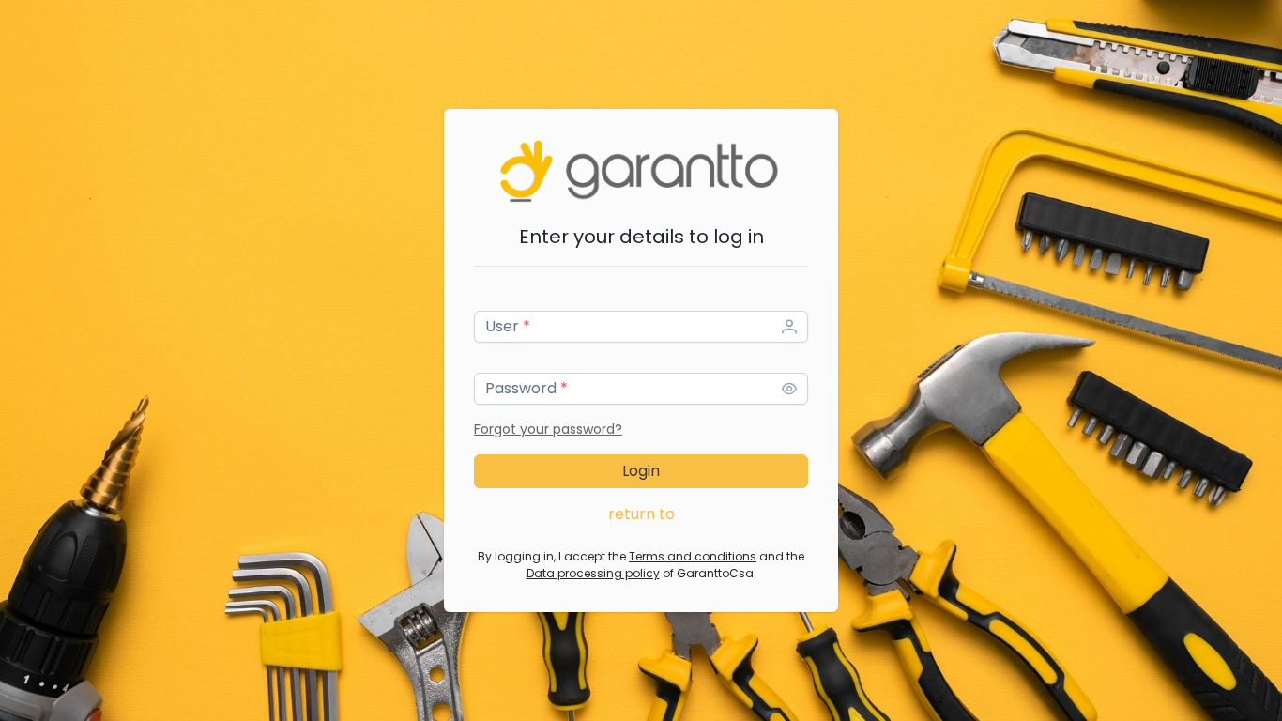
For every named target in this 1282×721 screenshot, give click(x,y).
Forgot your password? (548, 429)
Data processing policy (593, 573)
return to (641, 514)
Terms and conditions (692, 556)
